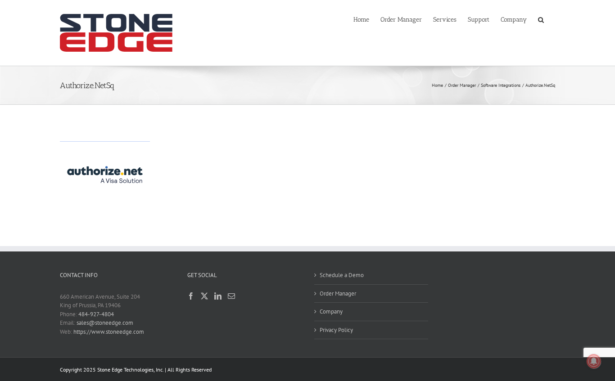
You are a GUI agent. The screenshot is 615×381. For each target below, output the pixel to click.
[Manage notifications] (594, 361)
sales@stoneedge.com (105, 323)
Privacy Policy (336, 330)
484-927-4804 (96, 314)
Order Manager (338, 293)
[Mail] (231, 296)
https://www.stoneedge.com (108, 332)
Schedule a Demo (342, 275)
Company (331, 311)
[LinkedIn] (218, 296)
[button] (541, 19)
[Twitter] (204, 296)
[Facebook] (190, 296)
